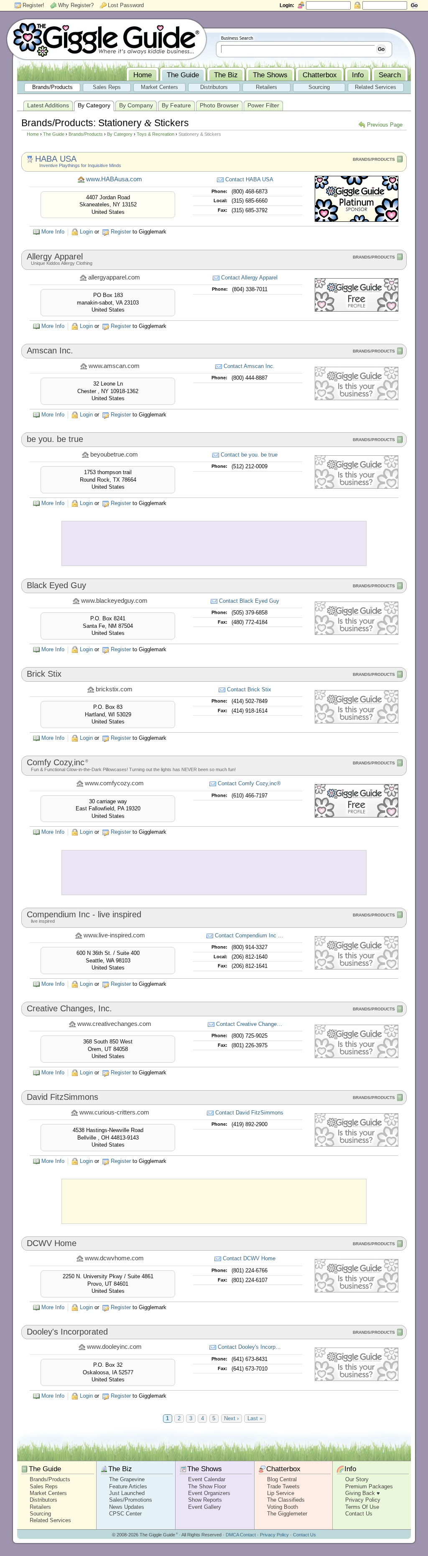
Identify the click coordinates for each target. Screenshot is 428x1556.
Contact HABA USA (249, 179)
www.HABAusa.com (114, 179)
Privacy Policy (362, 1500)
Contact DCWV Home (249, 1258)
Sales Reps (44, 1486)
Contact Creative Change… (249, 1024)
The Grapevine (127, 1479)
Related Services (50, 1520)
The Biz (120, 1469)
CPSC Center (125, 1513)
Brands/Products (86, 134)
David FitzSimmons (62, 1097)
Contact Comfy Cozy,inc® (249, 783)
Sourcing (40, 1513)
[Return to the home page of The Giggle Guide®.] (106, 39)
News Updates (126, 1507)
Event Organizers (209, 1493)
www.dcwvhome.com (114, 1258)
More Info (52, 231)
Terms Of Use (362, 1507)
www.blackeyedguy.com (114, 600)
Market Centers (48, 1493)
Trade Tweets (283, 1486)
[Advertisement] (214, 543)
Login (86, 231)
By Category (119, 134)
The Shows (204, 1469)
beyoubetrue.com (114, 454)
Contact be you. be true (249, 455)
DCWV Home (51, 1243)
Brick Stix (44, 673)
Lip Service (280, 1493)
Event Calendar (206, 1479)
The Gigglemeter (287, 1513)
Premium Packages (369, 1486)
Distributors (43, 1500)
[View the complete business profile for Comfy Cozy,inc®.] (356, 815)
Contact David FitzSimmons (249, 1112)
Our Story (357, 1479)
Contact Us (358, 1513)
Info (350, 1469)
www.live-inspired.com (114, 935)
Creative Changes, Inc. (69, 1008)
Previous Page (385, 125)
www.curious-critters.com (114, 1112)
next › (231, 1418)
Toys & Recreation (155, 134)
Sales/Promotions (130, 1500)
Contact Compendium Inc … (249, 935)
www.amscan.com (114, 366)
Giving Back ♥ (362, 1493)
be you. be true (55, 439)
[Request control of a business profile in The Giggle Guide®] (356, 398)
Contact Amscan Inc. (249, 366)
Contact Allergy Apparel (249, 277)
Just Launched (127, 1493)
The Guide (53, 134)
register (121, 231)
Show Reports (205, 1500)
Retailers (40, 1507)
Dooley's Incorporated (67, 1331)
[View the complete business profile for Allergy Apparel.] (356, 310)
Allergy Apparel (55, 256)
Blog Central (282, 1479)
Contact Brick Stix (249, 689)
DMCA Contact (241, 1534)
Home (33, 134)
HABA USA (55, 158)
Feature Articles (128, 1486)
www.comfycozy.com (114, 783)
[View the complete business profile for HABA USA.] (356, 220)
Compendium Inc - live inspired (84, 914)
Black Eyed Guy (56, 585)
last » (254, 1418)
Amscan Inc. (50, 350)
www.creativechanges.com (114, 1023)
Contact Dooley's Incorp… (249, 1347)
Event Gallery (204, 1507)
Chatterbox (283, 1469)
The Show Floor (207, 1486)
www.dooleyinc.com (114, 1346)
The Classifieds (286, 1500)
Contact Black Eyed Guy (249, 601)
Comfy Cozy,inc (57, 762)
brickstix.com (114, 689)
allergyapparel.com (114, 277)
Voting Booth (282, 1507)
